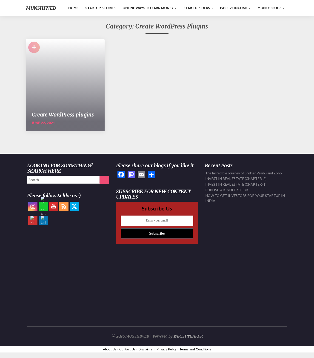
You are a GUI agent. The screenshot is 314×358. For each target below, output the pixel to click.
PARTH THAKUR (188, 336)
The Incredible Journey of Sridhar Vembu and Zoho (243, 173)
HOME (73, 8)
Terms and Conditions (195, 349)
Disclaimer (146, 349)
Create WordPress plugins (63, 114)
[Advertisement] (68, 273)
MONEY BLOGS (269, 8)
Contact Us (127, 349)
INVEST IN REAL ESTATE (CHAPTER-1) (235, 184)
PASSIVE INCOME (234, 8)
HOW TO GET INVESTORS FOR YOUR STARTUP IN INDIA (245, 198)
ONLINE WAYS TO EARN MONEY (148, 8)
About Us (109, 349)
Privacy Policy (167, 349)
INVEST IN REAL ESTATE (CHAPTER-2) (235, 178)
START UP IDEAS (197, 8)
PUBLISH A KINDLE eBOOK (226, 190)
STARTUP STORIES (100, 8)
